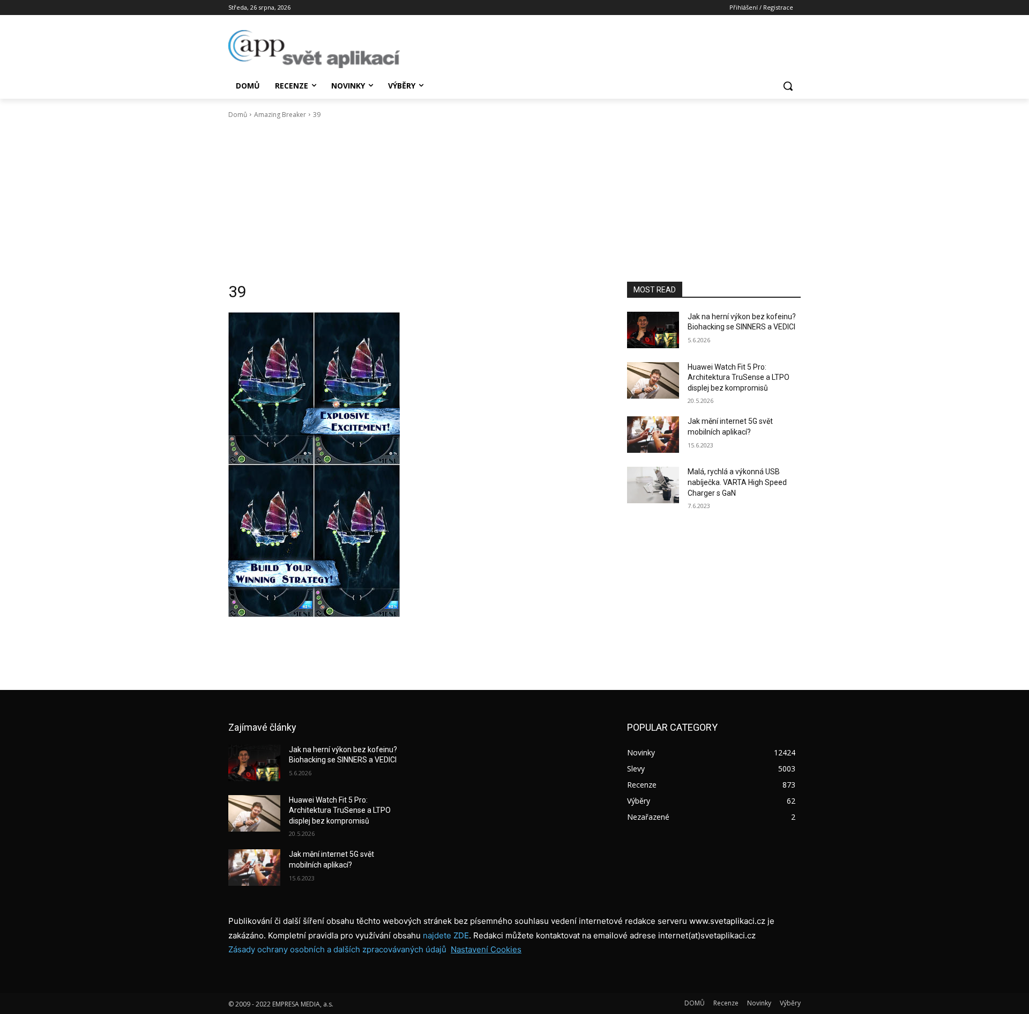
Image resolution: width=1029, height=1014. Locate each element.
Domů (237, 114)
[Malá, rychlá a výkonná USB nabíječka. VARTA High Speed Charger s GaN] (653, 485)
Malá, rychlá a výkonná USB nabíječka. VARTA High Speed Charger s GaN (737, 482)
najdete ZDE (446, 935)
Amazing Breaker (280, 114)
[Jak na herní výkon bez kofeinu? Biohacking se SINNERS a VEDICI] (653, 330)
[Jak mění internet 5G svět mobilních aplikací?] (653, 434)
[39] (414, 464)
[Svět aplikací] (314, 49)
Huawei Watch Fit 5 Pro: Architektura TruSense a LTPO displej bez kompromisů (738, 377)
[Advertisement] (514, 201)
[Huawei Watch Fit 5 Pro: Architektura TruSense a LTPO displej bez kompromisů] (653, 380)
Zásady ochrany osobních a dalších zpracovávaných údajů (337, 949)
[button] (788, 86)
